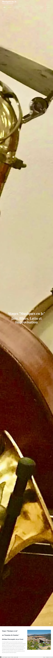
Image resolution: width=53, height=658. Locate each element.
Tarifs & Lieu (31, 7)
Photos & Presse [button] (42, 7)
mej (4, 7)
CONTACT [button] (48, 7)
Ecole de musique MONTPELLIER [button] (17, 7)
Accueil (9, 7)
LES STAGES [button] (36, 7)
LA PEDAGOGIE (25, 7)
